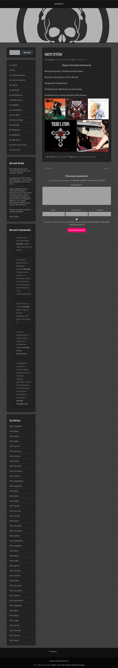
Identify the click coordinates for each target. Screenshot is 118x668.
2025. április (14, 506)
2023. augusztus (15, 605)
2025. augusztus (15, 486)
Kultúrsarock (17, 100)
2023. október (14, 595)
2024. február (14, 575)
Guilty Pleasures (18, 75)
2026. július (13, 431)
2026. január (14, 461)
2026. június (14, 436)
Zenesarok (60, 157)
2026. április (14, 446)
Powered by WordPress (59, 661)
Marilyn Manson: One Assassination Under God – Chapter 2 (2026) (20, 171)
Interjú (14, 85)
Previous (49, 168)
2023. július (13, 610)
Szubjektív (16, 135)
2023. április (14, 625)
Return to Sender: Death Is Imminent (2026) (20, 210)
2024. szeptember (16, 541)
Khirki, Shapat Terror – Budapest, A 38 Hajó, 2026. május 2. (23, 316)
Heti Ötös (83, 157)
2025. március (15, 511)
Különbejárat (17, 95)
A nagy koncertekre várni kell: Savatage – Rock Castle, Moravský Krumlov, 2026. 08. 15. (21, 181)
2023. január (14, 640)
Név (53, 210)
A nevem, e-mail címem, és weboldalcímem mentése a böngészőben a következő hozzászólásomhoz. (77, 223)
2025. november (15, 471)
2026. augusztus (15, 426)
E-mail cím (77, 210)
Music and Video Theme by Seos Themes (68, 665)
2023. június (14, 615)
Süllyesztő (16, 130)
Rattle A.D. (81, 59)
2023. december (15, 585)
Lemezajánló (17, 110)
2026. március (15, 451)
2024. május (14, 560)
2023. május (14, 620)
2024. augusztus (15, 545)
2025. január (14, 521)
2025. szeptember (16, 481)
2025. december (15, 466)
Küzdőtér (15, 105)
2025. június (14, 496)
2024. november (15, 531)
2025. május (14, 501)
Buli (13, 70)
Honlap (100, 210)
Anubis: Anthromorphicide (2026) (24, 247)
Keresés (27, 52)
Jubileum (15, 90)
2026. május (14, 441)
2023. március (15, 630)
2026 (77, 157)
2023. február (14, 635)
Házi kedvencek (18, 80)
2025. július (13, 491)
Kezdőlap (58, 4)
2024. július (13, 551)
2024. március (15, 570)
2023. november (15, 590)
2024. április (14, 565)
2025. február (14, 516)
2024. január (14, 580)
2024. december (15, 526)
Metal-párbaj (17, 120)
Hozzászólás (76, 185)
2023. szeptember (16, 600)
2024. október (14, 536)
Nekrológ (15, 125)
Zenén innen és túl (19, 145)
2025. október (14, 476)
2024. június (14, 555)
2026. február (14, 456)
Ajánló (14, 65)
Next (106, 168)
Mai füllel (16, 115)
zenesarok (92, 157)
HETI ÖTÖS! (14, 216)
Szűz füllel (16, 140)
